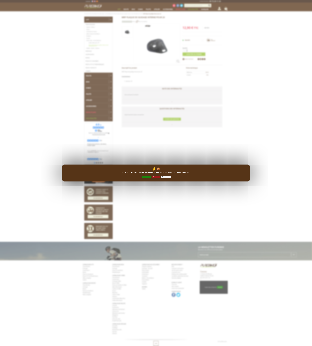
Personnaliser (166, 177)
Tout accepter (146, 177)
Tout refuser (156, 177)
